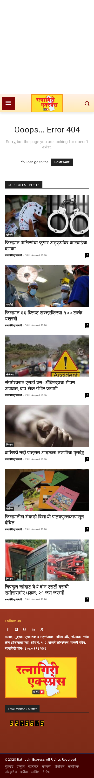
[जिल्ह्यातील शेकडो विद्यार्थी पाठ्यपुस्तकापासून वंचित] (47, 490)
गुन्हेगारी (9, 234)
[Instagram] (25, 629)
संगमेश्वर (9, 374)
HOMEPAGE (62, 162)
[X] (42, 629)
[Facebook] (8, 629)
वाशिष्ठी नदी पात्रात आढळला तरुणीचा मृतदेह (44, 453)
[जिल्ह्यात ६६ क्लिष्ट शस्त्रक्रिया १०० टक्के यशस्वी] (47, 286)
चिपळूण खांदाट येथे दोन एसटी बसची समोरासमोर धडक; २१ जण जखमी (37, 590)
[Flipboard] (16, 629)
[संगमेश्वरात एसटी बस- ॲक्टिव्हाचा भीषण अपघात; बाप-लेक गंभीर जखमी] (47, 356)
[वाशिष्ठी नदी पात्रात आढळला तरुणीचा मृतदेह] (47, 426)
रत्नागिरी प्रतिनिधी (13, 255)
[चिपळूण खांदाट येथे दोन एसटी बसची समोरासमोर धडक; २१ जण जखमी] (47, 560)
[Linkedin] (33, 629)
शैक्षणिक (9, 508)
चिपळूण (9, 444)
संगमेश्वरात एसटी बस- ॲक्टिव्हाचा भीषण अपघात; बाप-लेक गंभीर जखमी (40, 386)
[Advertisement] (47, 47)
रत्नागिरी (9, 304)
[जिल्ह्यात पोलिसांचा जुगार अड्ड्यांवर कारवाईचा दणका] (47, 216)
